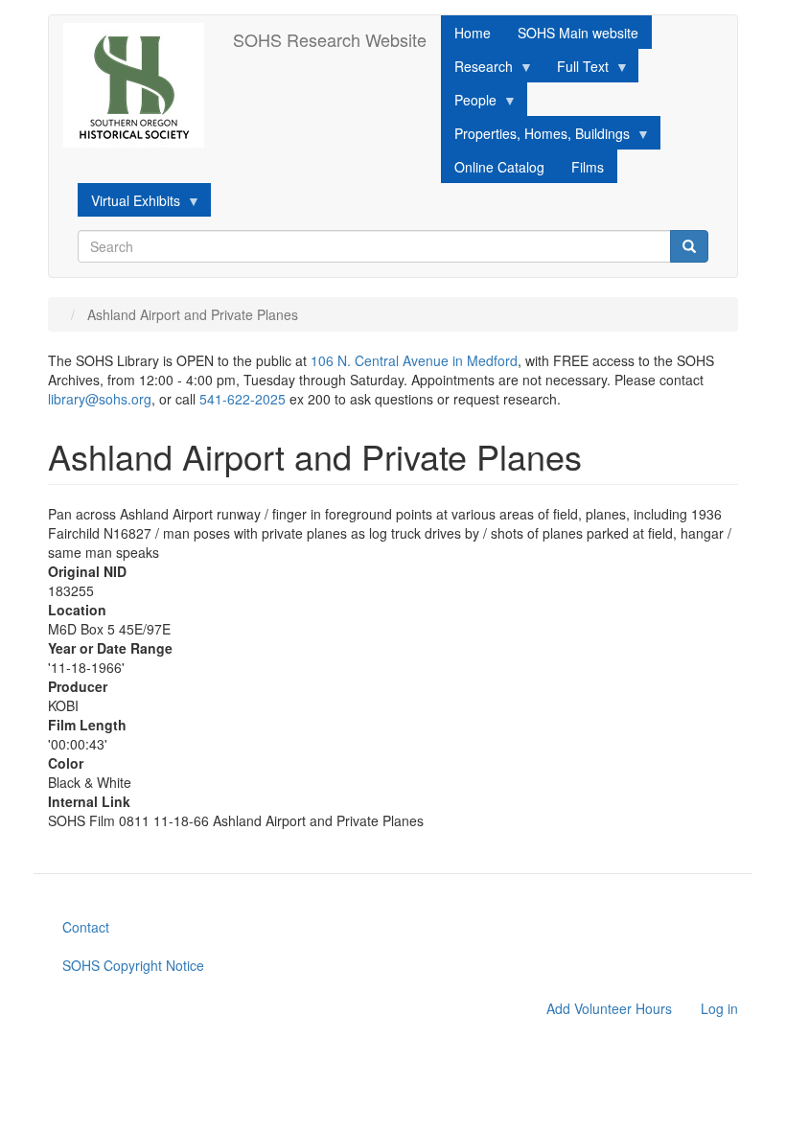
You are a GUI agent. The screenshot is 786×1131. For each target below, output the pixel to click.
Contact (85, 926)
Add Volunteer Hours (609, 1008)
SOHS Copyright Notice (133, 965)
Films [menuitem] (587, 166)
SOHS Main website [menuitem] (578, 32)
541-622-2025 (242, 398)
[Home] (141, 85)
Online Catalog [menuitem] (499, 166)
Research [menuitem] (477, 69)
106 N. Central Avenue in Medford (414, 360)
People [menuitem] (469, 103)
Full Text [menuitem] (576, 69)
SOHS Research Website (330, 39)
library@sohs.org (99, 398)
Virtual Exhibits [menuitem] (129, 204)
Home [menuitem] (472, 32)
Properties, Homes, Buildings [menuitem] (535, 137)
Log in (719, 1008)
